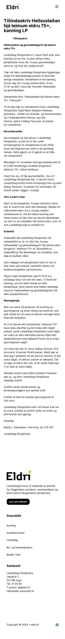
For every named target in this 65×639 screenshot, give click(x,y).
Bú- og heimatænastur (19, 547)
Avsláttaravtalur (16, 532)
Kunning (11, 525)
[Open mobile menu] (56, 6)
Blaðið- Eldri (14, 554)
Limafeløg (12, 540)
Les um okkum (18, 501)
